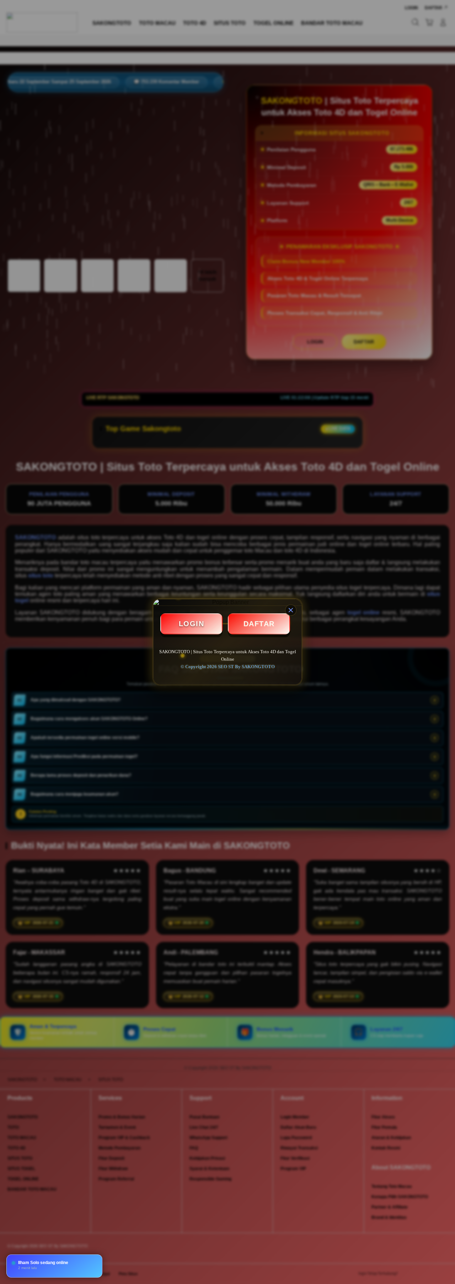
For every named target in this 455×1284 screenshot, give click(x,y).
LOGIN (191, 624)
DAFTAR (259, 624)
